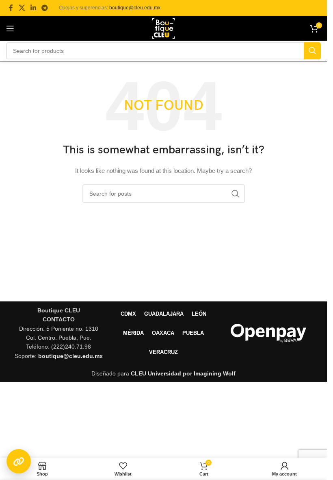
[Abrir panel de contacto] (18, 461)
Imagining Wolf (215, 373)
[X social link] (22, 8)
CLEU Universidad (156, 373)
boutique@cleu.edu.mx (134, 8)
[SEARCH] (312, 50)
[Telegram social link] (45, 8)
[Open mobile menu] (10, 28)
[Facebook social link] (11, 8)
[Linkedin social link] (33, 8)
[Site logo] (163, 28)
